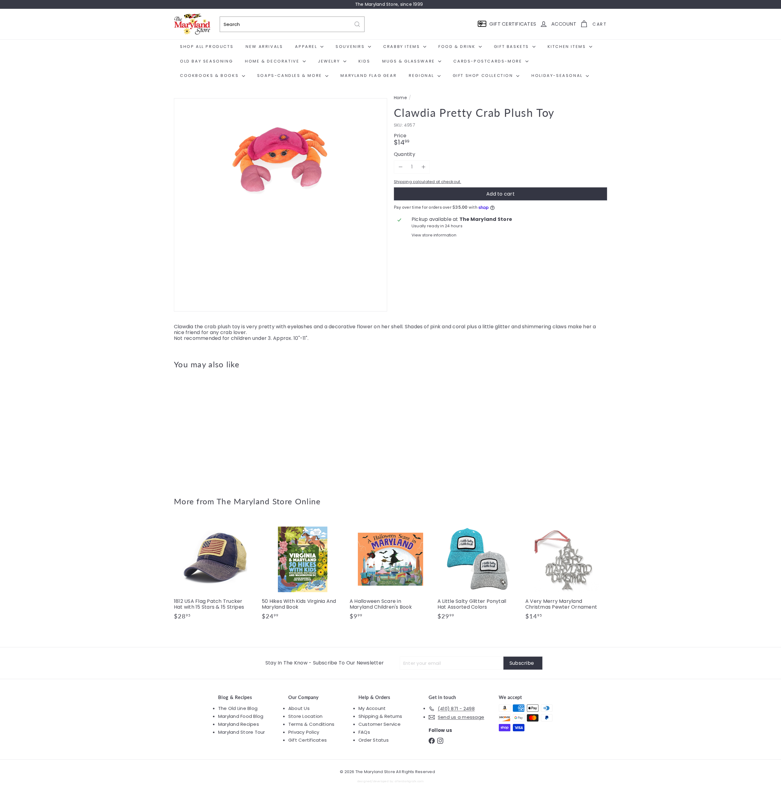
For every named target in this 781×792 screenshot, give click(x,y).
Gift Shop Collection (484, 75)
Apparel (307, 46)
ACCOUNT (563, 24)
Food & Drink (457, 46)
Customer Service (379, 724)
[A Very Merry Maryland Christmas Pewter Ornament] (566, 572)
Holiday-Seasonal (557, 75)
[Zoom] (280, 205)
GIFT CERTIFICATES (512, 23)
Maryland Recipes (238, 724)
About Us (299, 708)
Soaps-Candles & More (290, 75)
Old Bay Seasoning (206, 61)
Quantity (404, 154)
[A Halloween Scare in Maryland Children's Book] (390, 572)
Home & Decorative (273, 61)
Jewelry (330, 61)
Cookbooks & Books (210, 75)
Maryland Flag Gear (368, 75)
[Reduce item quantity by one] (400, 166)
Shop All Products (206, 46)
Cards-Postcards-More (488, 61)
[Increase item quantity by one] (423, 166)
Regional (422, 75)
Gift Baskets (512, 46)
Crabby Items (402, 46)
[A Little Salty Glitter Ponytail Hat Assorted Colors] (478, 572)
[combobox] (292, 24)
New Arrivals (264, 46)
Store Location (305, 716)
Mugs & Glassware (409, 61)
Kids (364, 61)
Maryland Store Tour (241, 732)
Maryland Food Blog (240, 716)
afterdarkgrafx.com (409, 781)
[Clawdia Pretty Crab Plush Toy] (207, 428)
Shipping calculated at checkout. (427, 182)
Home (400, 97)
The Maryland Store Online (269, 501)
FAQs (364, 732)
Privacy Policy (303, 732)
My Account (372, 708)
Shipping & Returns (380, 716)
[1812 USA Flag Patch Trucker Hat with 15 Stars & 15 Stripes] (215, 572)
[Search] (357, 24)
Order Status (373, 740)
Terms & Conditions (311, 724)
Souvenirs (351, 46)
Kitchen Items (568, 46)
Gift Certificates (307, 740)
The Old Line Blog (237, 708)
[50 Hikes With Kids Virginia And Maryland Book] (303, 572)
